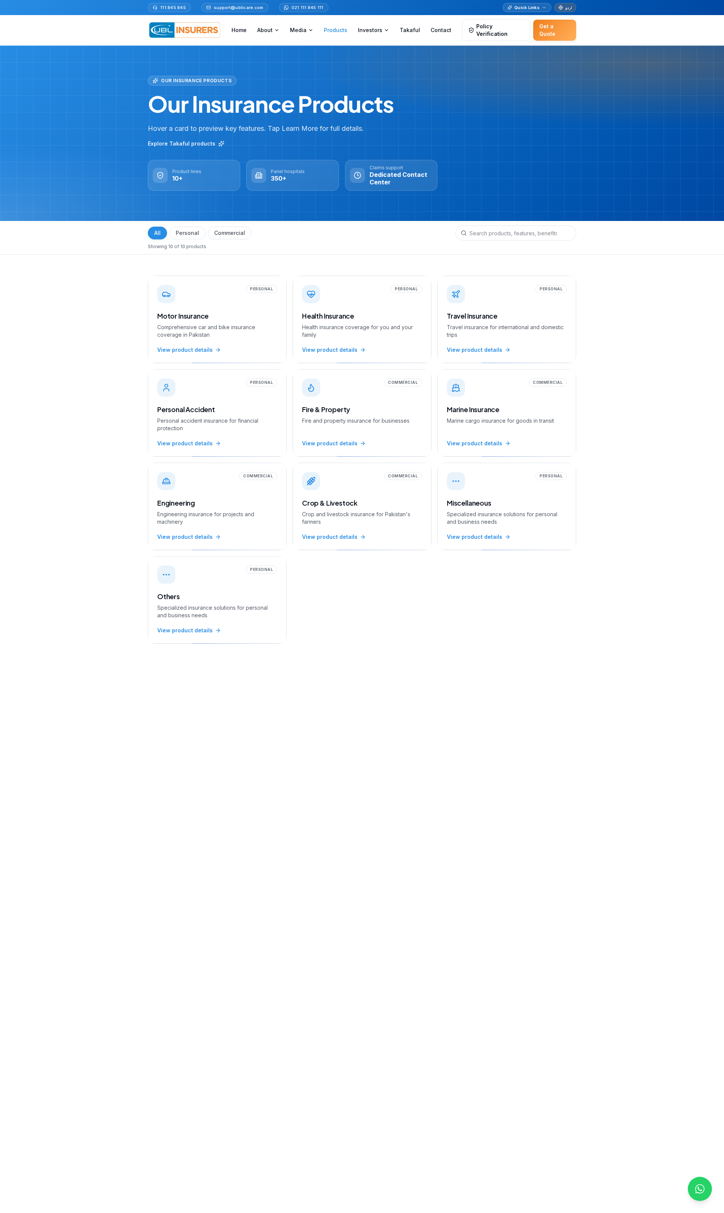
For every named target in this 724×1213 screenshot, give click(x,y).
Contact (441, 30)
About (265, 30)
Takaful (410, 30)
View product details (185, 350)
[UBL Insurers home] (184, 30)
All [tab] (157, 233)
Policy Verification (492, 30)
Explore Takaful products (181, 143)
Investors (370, 30)
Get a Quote (547, 30)
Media (298, 30)
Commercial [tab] (229, 233)
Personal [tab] (187, 233)
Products (335, 30)
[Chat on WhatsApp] (700, 1189)
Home (239, 30)
